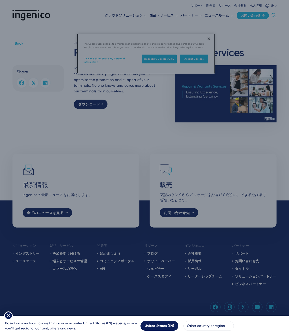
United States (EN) (159, 326)
